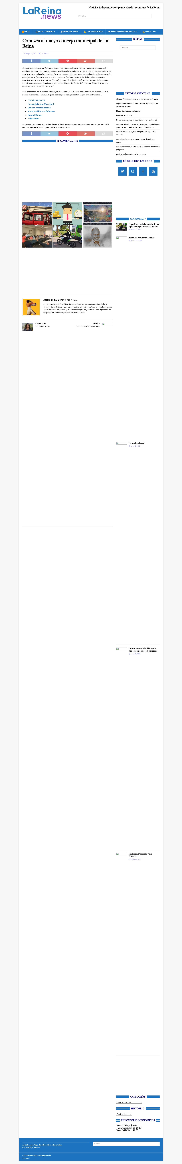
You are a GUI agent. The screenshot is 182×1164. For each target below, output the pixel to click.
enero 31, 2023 (135, 654)
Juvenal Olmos (34, 115)
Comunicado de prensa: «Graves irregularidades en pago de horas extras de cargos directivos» (137, 126)
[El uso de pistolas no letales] (121, 336)
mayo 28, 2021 (31, 53)
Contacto (25, 1158)
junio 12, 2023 (135, 446)
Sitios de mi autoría (76, 312)
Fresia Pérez (33, 118)
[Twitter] (122, 171)
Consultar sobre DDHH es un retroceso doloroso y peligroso (143, 649)
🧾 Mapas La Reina (69, 31)
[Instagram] (133, 171)
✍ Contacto (149, 31)
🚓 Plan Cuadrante (45, 31)
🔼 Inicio (26, 31)
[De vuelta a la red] (121, 542)
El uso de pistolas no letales (128, 110)
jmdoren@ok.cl (61, 312)
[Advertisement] (67, 172)
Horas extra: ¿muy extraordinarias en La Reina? (136, 119)
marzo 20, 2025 (136, 240)
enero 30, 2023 (136, 859)
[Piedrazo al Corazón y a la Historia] (121, 953)
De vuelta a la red (124, 115)
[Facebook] (143, 171)
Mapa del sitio (39, 1144)
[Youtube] (153, 171)
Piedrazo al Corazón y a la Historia (131, 154)
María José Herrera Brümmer (41, 111)
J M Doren (44, 53)
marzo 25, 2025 (136, 229)
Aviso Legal (27, 1144)
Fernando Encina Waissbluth (41, 104)
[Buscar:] (114, 16)
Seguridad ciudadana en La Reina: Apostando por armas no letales (144, 225)
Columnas (137, 218)
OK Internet (36, 1147)
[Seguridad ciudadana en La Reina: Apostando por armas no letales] (121, 227)
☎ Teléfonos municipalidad (122, 31)
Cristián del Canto (36, 100)
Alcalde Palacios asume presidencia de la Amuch (137, 99)
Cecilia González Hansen (39, 107)
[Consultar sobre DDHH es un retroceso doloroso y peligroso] (121, 747)
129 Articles (72, 299)
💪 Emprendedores (93, 31)
